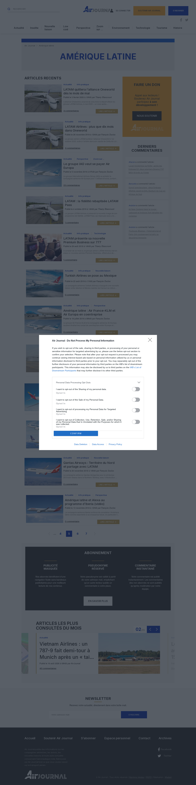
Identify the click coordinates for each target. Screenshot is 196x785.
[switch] (136, 389)
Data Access (98, 444)
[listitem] (98, 382)
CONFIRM (76, 433)
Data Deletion (80, 444)
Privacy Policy (115, 444)
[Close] (151, 341)
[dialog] (98, 392)
